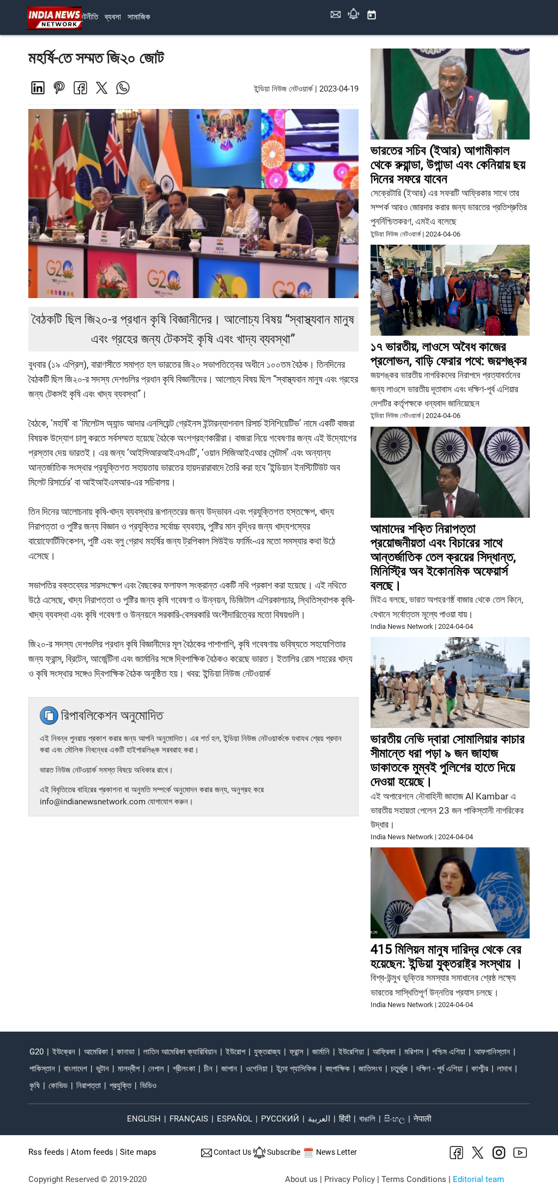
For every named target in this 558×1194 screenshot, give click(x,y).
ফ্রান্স (296, 1052)
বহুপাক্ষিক (337, 1069)
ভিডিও (148, 1085)
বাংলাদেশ (75, 1069)
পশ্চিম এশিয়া (448, 1052)
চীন (208, 1069)
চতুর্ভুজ (399, 1069)
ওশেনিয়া (257, 1069)
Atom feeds (92, 1152)
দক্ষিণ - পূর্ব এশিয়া (439, 1069)
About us (301, 1179)
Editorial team (478, 1179)
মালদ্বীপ (129, 1069)
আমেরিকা (96, 1052)
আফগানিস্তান (492, 1052)
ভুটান (102, 1069)
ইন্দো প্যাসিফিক (296, 1069)
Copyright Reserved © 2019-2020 (87, 1179)
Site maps (138, 1152)
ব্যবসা (113, 17)
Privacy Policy (349, 1179)
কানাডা (126, 1052)
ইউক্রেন (63, 1052)
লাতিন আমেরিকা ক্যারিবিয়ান (180, 1052)
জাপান (229, 1069)
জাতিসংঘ (370, 1069)
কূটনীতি (88, 17)
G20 (36, 1052)
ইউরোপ (235, 1052)
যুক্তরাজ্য (267, 1052)
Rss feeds (46, 1152)
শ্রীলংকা (184, 1069)
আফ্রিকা (384, 1052)
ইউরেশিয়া (351, 1052)
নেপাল (156, 1069)
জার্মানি (321, 1052)
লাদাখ (504, 1069)
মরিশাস (413, 1052)
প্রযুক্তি (120, 1085)
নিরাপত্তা (88, 1085)
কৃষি (34, 1085)
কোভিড (58, 1085)
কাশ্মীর (479, 1069)
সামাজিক (139, 17)
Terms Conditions (413, 1179)
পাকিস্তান (42, 1069)
